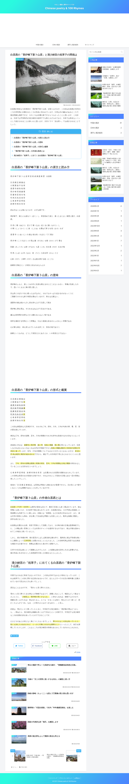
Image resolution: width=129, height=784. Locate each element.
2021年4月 (106, 271)
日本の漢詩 (106, 128)
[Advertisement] (64, 27)
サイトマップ (53, 778)
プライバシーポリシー (65, 778)
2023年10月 (106, 226)
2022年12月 (106, 246)
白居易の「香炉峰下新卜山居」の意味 (28, 142)
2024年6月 (106, 221)
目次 (44, 131)
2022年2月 (106, 251)
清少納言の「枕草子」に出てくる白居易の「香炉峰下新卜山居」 (38, 155)
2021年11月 (106, 261)
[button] (121, 52)
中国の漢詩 (15, 635)
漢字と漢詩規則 (106, 133)
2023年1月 (106, 241)
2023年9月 (106, 231)
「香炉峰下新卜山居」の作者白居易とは (29, 151)
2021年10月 (106, 266)
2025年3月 (106, 216)
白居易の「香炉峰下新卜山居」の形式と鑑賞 (31, 147)
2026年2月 (106, 206)
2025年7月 (106, 211)
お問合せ (77, 778)
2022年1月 (106, 256)
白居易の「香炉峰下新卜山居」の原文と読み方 (32, 138)
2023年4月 (106, 236)
